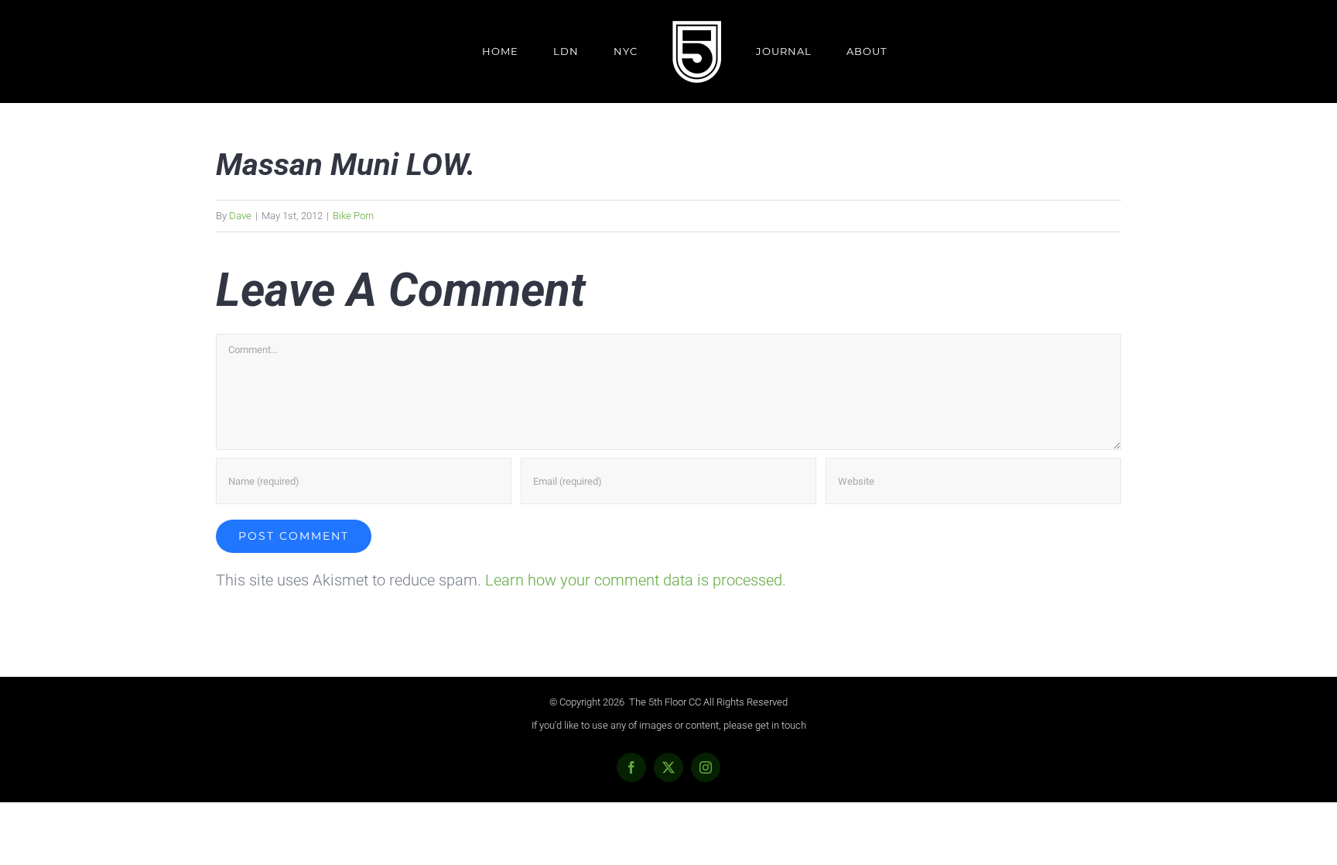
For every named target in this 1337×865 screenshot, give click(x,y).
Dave (240, 215)
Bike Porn (353, 215)
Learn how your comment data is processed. (635, 580)
